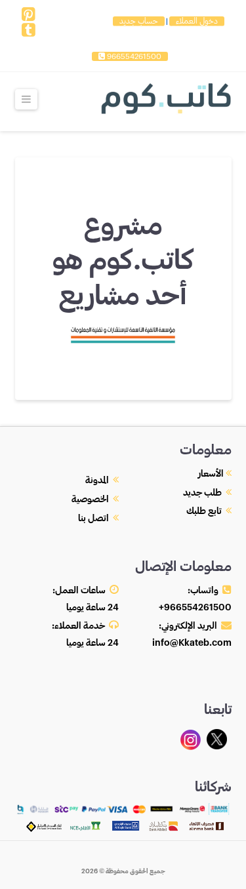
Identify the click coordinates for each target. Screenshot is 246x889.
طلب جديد (202, 493)
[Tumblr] (28, 30)
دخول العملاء (197, 21)
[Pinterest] (28, 14)
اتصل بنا (93, 518)
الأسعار (211, 474)
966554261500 (133, 56)
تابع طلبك (204, 511)
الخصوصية (90, 499)
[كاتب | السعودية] (166, 97)
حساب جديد (138, 21)
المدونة (97, 480)
